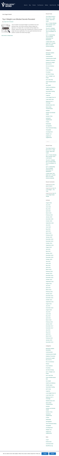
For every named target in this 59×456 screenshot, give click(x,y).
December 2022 (49, 275)
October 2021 (49, 299)
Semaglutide (49, 125)
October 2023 (49, 259)
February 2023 (49, 271)
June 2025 (48, 227)
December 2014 (49, 342)
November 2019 (49, 307)
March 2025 (48, 233)
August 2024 (49, 247)
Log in (47, 439)
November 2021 (49, 297)
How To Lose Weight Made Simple (51, 195)
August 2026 (49, 202)
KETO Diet (48, 93)
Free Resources (40, 5)
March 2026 (48, 213)
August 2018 (49, 309)
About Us (25, 5)
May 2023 (48, 265)
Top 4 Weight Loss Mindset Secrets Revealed (18, 19)
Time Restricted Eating (51, 127)
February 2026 (49, 215)
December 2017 (49, 326)
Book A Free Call (53, 5)
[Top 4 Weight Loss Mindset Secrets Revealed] (5, 28)
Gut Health (48, 85)
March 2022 (48, 289)
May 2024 (48, 251)
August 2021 (49, 303)
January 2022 (49, 293)
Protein (47, 121)
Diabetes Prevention (50, 60)
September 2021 (50, 301)
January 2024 (49, 253)
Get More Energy (50, 74)
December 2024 (49, 239)
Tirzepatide (48, 129)
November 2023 (49, 257)
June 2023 (48, 263)
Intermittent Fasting (50, 91)
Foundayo (48, 72)
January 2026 (49, 217)
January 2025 (49, 237)
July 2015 (48, 330)
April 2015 (48, 334)
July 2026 (48, 204)
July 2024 (48, 249)
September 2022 (50, 281)
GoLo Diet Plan (49, 79)
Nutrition (48, 110)
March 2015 (48, 336)
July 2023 (48, 261)
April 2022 (48, 287)
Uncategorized (49, 131)
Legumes (48, 95)
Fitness (47, 68)
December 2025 (49, 219)
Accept (45, 453)
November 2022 (49, 277)
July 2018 (48, 311)
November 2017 (49, 328)
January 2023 (49, 273)
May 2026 (48, 208)
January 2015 (49, 340)
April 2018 (48, 317)
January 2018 (49, 324)
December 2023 (49, 255)
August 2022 (49, 283)
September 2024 (50, 245)
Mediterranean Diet (50, 105)
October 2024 (49, 243)
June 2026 (48, 206)
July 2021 (48, 305)
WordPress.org (49, 445)
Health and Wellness (50, 87)
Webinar (46, 5)
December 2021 (49, 295)
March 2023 (48, 269)
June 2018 (48, 313)
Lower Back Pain (50, 99)
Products (34, 5)
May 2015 (48, 332)
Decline (52, 453)
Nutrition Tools (49, 116)
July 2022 (48, 285)
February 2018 (49, 322)
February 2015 (49, 338)
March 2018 (48, 319)
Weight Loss (49, 133)
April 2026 (48, 211)
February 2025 (49, 235)
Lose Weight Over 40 (51, 97)
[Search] (57, 5)
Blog (30, 5)
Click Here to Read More (7, 35)
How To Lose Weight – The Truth (51, 190)
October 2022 (49, 279)
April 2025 (48, 231)
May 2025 (48, 229)
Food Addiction (49, 70)
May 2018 (48, 315)
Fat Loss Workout (50, 66)
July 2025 (48, 225)
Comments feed (49, 443)
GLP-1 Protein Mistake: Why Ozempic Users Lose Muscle (51, 25)
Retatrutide (48, 123)
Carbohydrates (49, 56)
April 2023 (48, 267)
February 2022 (49, 291)
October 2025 (49, 221)
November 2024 (49, 241)
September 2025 (50, 223)
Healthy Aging (49, 89)
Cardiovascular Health (51, 58)
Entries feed (48, 441)
